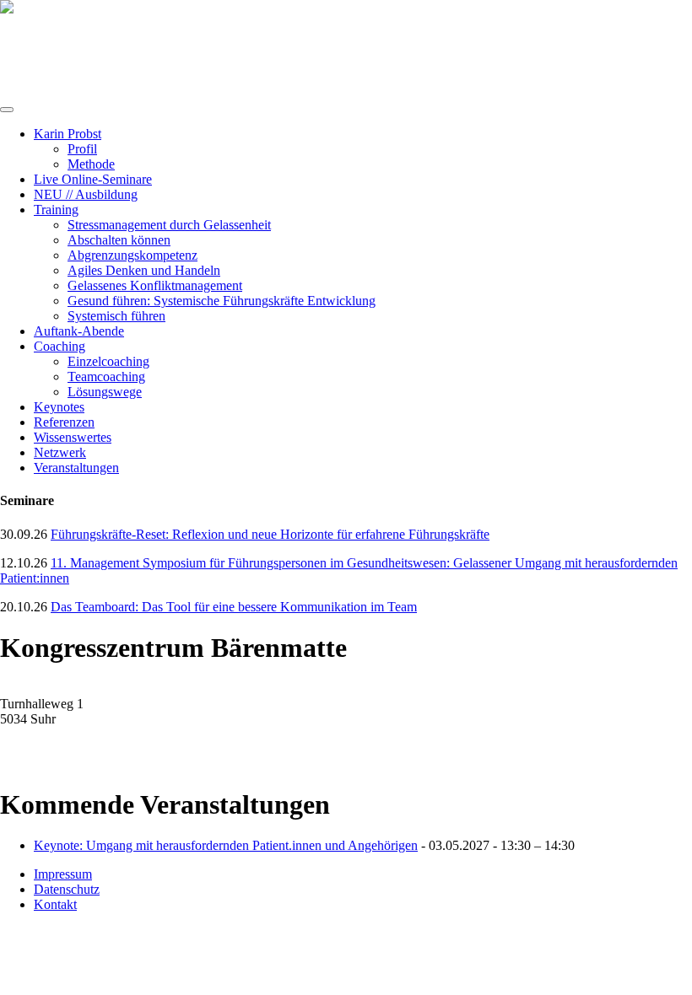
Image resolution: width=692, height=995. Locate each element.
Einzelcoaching (108, 361)
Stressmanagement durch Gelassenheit (169, 225)
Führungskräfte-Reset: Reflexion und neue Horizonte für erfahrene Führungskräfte (270, 534)
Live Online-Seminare (93, 179)
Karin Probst (67, 133)
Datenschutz (67, 889)
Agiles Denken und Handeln (144, 270)
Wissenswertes (72, 437)
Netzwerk (60, 452)
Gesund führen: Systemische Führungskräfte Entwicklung (222, 300)
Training (56, 209)
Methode (91, 164)
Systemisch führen (116, 316)
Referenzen (64, 422)
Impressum (63, 874)
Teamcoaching (106, 376)
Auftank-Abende (79, 331)
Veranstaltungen (76, 467)
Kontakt (55, 904)
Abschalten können (119, 240)
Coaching (59, 346)
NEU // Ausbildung (86, 194)
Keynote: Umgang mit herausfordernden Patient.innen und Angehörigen (226, 845)
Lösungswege (105, 392)
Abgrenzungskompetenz (132, 255)
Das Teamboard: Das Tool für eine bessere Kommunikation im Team (234, 607)
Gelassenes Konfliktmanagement (155, 285)
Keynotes (59, 407)
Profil (82, 149)
